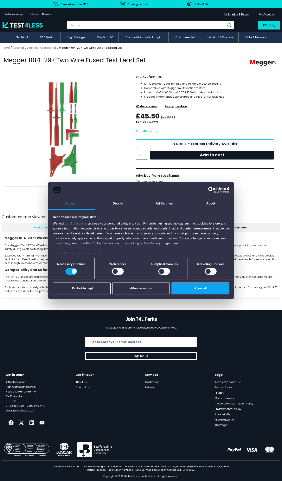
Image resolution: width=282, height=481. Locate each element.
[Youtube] (42, 423)
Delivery (33, 14)
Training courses (138, 4)
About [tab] (210, 203)
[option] (60, 129)
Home (6, 48)
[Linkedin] (31, 423)
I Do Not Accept (81, 288)
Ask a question (176, 106)
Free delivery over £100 (74, 4)
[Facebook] (11, 423)
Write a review (146, 106)
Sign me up (141, 356)
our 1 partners (75, 223)
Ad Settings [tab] (164, 203)
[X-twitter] (21, 423)
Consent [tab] (71, 203)
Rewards (47, 14)
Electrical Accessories (42, 48)
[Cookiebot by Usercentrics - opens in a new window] (211, 190)
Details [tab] (118, 203)
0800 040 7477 (36, 406)
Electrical (18, 48)
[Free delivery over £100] (56, 4)
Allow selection (141, 288)
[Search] (229, 25)
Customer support (14, 14)
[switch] (118, 271)
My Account (266, 14)
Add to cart (212, 155)
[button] (22, 37)
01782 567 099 (15, 406)
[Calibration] (189, 3)
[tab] (47, 227)
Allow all (200, 288)
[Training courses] (122, 4)
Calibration (201, 4)
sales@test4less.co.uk (20, 410)
